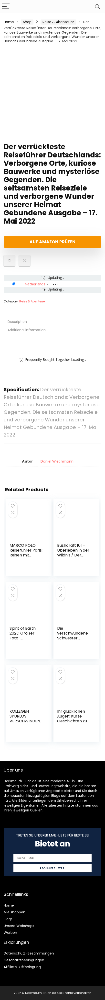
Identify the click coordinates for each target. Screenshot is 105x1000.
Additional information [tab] (27, 329)
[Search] (97, 6)
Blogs (8, 919)
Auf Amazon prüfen (52, 242)
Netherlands (35, 284)
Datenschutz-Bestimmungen (29, 953)
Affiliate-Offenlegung (22, 966)
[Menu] (6, 6)
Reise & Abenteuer (58, 21)
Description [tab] (17, 321)
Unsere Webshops (19, 925)
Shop (27, 21)
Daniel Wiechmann (57, 461)
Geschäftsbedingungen (24, 960)
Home (9, 21)
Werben (10, 932)
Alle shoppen (14, 912)
